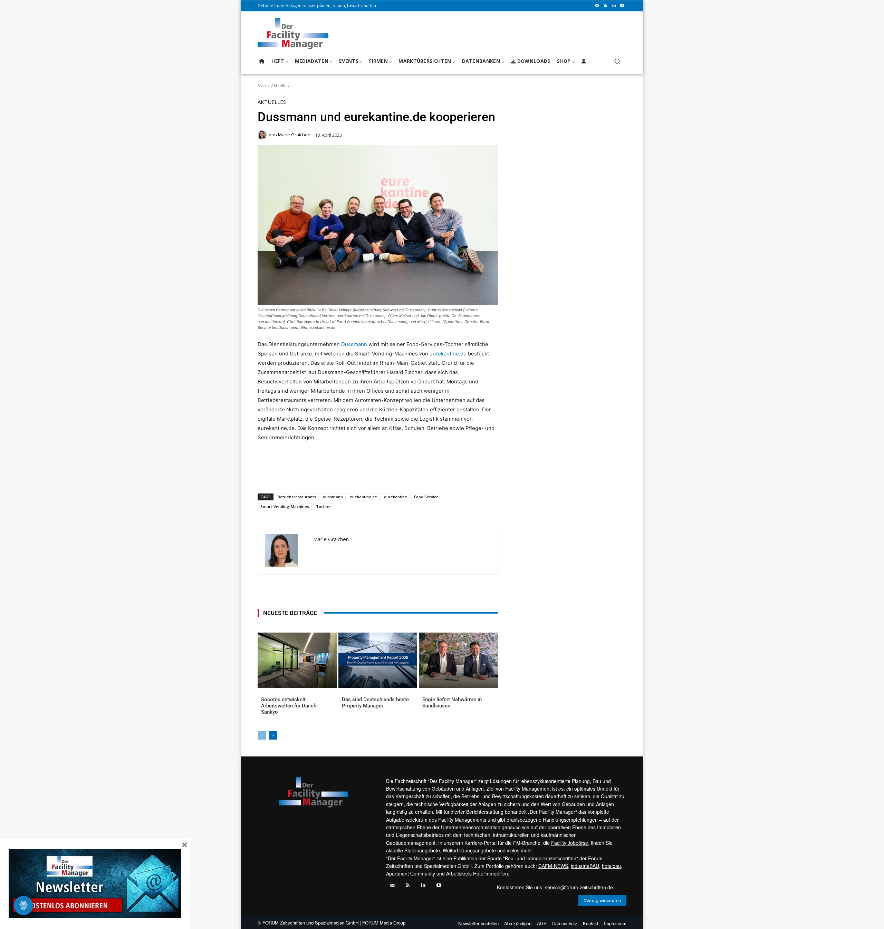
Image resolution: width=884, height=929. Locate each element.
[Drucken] (356, 475)
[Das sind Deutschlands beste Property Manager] (377, 660)
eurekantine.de (448, 353)
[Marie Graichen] (263, 134)
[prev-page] (262, 735)
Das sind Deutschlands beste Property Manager (375, 702)
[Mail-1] (597, 6)
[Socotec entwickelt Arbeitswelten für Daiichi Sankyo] (297, 660)
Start (262, 86)
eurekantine (395, 496)
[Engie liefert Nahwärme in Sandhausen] (458, 660)
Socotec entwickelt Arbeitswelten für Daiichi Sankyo (289, 705)
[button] (617, 61)
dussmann (333, 496)
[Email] (340, 475)
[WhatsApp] (308, 475)
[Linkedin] (614, 6)
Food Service (426, 496)
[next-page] (273, 735)
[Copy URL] (372, 475)
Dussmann (354, 344)
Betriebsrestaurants (297, 496)
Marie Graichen (294, 135)
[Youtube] (622, 6)
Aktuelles (280, 86)
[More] (388, 475)
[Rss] (606, 6)
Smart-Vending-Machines (284, 506)
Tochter (323, 506)
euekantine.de (363, 496)
